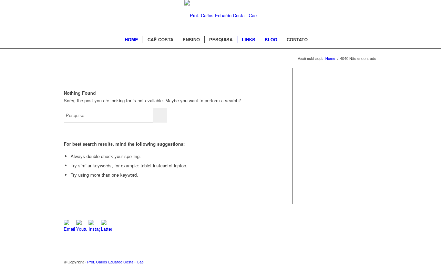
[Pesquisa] (316, 39)
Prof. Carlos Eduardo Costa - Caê (115, 261)
